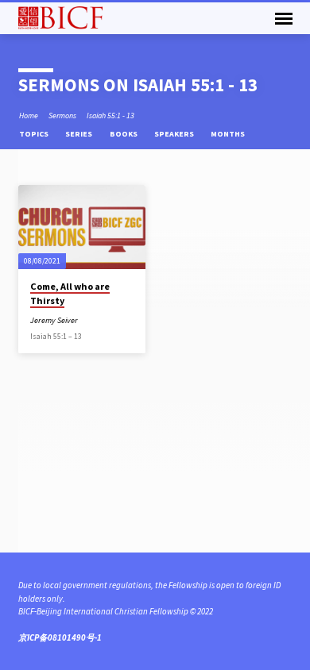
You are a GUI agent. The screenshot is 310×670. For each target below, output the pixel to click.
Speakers (175, 134)
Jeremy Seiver (54, 320)
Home (28, 115)
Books (124, 134)
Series (79, 134)
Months (228, 134)
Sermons (62, 115)
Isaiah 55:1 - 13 (110, 115)
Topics (34, 134)
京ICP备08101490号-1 (60, 637)
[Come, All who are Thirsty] (81, 227)
